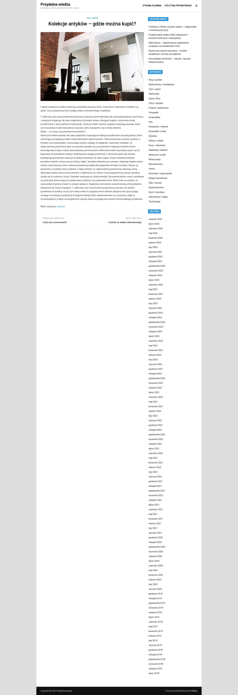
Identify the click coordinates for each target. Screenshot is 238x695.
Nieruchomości (156, 164)
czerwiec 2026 (156, 228)
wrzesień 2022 (156, 439)
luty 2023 (153, 415)
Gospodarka (154, 117)
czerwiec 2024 (156, 341)
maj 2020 (153, 570)
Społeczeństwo (156, 187)
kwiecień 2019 (156, 631)
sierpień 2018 (155, 668)
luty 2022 (153, 472)
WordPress (181, 691)
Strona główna (152, 5)
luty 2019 (153, 640)
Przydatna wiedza (55, 4)
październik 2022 (157, 434)
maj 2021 (153, 514)
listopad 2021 (155, 486)
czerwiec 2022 (156, 453)
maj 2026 (153, 233)
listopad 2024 (155, 317)
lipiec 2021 (154, 504)
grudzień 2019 (156, 593)
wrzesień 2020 (156, 551)
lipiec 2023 (154, 392)
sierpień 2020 (155, 556)
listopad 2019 (155, 598)
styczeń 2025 (155, 308)
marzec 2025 (155, 298)
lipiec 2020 (154, 561)
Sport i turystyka (156, 192)
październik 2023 (157, 378)
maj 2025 (153, 289)
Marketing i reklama (158, 150)
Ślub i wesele (155, 182)
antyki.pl (61, 206)
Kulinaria (153, 136)
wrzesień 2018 (156, 664)
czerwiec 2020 (156, 565)
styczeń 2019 (155, 645)
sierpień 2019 (155, 612)
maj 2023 (153, 401)
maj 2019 (153, 626)
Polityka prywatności (178, 5)
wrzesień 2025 (156, 270)
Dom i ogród (92, 18)
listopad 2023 (155, 373)
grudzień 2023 (156, 369)
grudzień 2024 (156, 312)
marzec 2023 (155, 411)
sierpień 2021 (155, 500)
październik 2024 (157, 322)
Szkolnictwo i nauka (158, 197)
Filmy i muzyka (156, 103)
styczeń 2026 (155, 252)
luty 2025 (153, 303)
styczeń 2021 (155, 533)
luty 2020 (153, 584)
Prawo (152, 168)
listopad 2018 (155, 654)
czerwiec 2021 (156, 509)
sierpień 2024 (155, 331)
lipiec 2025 (154, 280)
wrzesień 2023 (156, 383)
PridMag (193, 691)
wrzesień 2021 (156, 495)
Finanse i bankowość (159, 108)
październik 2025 (157, 266)
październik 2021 (157, 490)
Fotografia (153, 112)
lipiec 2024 (154, 336)
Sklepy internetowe (158, 178)
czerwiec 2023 (156, 397)
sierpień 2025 (155, 275)
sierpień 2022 (155, 444)
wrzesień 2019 (156, 607)
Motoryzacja (154, 159)
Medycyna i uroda (157, 154)
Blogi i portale (155, 79)
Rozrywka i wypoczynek (160, 173)
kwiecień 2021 (156, 518)
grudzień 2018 (156, 650)
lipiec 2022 (154, 448)
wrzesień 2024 (156, 327)
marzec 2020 (155, 579)
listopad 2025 (155, 261)
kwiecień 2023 (156, 406)
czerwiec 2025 (156, 284)
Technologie (154, 201)
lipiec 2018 (154, 673)
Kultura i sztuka (156, 140)
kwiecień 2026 (156, 238)
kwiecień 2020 (156, 575)
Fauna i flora (154, 98)
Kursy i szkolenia (157, 145)
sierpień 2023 (155, 387)
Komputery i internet (158, 126)
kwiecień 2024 (156, 350)
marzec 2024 (155, 355)
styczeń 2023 (155, 420)
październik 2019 (157, 603)
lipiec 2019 (154, 617)
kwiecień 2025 (156, 294)
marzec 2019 (155, 636)
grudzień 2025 (156, 256)
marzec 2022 (155, 467)
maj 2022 (153, 458)
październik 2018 (157, 659)
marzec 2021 (155, 523)
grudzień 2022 (156, 425)
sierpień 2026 (155, 219)
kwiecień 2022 (156, 462)
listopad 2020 (155, 542)
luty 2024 (153, 359)
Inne (151, 122)
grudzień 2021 (156, 481)
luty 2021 (153, 528)
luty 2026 (153, 247)
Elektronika (154, 94)
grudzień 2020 (156, 537)
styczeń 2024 (155, 364)
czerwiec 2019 (156, 622)
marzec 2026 (155, 242)
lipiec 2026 (154, 224)
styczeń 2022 (155, 476)
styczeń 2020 (155, 589)
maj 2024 (153, 345)
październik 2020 (157, 547)
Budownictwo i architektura (161, 84)
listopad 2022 (155, 430)
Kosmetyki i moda (157, 131)
